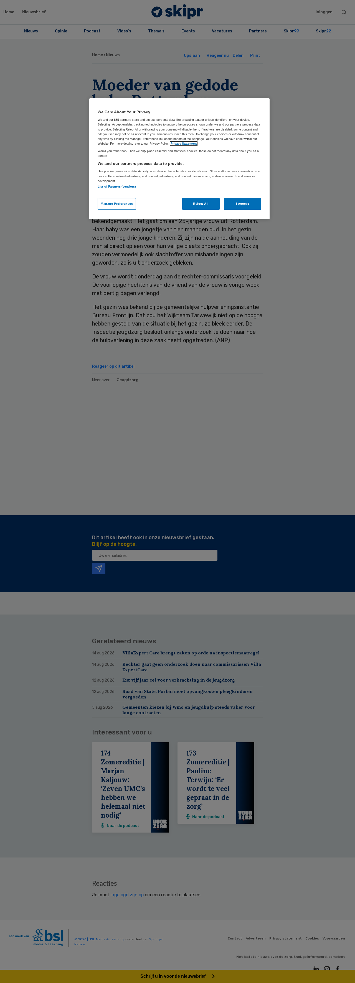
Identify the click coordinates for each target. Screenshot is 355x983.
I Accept (242, 203)
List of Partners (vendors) (117, 186)
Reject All (201, 203)
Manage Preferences (117, 203)
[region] (179, 158)
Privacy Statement (184, 143)
